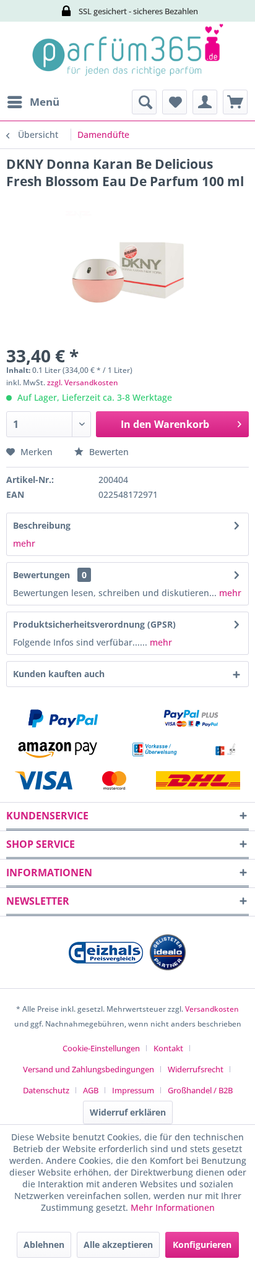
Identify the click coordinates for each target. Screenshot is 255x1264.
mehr (24, 543)
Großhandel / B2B (200, 1090)
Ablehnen (44, 1244)
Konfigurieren (202, 1244)
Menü (44, 102)
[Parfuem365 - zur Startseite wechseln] (127, 55)
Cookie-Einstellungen (101, 1048)
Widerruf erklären (128, 1112)
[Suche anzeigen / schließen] (144, 102)
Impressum (133, 1090)
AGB (90, 1090)
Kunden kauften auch (59, 674)
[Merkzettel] (174, 102)
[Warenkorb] (235, 102)
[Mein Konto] (204, 102)
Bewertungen (41, 575)
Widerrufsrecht (195, 1069)
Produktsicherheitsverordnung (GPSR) (94, 624)
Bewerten (108, 452)
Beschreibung (42, 525)
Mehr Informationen (173, 1207)
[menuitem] (33, 102)
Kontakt (168, 1048)
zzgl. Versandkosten (82, 382)
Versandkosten (212, 1009)
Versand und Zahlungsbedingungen (88, 1069)
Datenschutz (46, 1090)
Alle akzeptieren (118, 1244)
